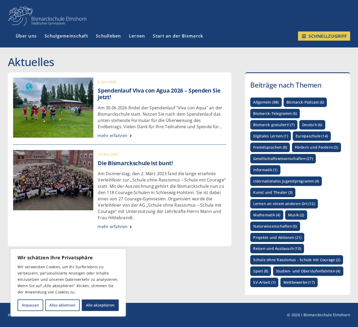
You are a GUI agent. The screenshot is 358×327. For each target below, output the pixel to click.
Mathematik (266, 214)
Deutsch (312, 124)
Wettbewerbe (299, 282)
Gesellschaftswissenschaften (283, 158)
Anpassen (30, 305)
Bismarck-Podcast (305, 102)
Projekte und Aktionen (277, 237)
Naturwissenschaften (275, 226)
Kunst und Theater (272, 192)
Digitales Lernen (270, 135)
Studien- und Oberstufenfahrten (308, 271)
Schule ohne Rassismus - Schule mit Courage (296, 259)
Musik (296, 214)
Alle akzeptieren (100, 305)
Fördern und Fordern (316, 147)
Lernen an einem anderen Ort (284, 203)
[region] (68, 283)
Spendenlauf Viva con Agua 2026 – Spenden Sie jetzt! (159, 94)
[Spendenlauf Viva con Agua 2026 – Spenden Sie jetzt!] (53, 81)
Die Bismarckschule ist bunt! (135, 163)
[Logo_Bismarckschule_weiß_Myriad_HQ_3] (47, 9)
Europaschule (312, 135)
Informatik (265, 169)
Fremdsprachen (270, 147)
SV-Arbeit (264, 282)
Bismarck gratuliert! (274, 124)
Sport (260, 271)
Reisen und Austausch (277, 248)
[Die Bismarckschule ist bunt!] (53, 153)
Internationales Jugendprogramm (286, 181)
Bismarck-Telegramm (275, 113)
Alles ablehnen (62, 305)
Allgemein (266, 102)
